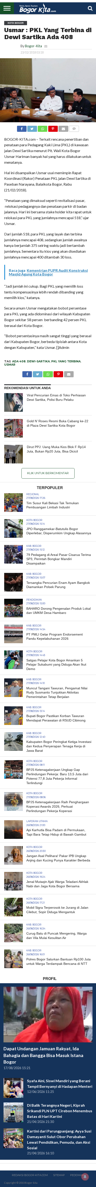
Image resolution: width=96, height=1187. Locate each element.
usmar (9, 364)
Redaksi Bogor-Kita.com (30, 1175)
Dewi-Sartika (38, 361)
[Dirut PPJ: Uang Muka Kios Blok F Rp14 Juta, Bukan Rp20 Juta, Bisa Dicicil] (13, 454)
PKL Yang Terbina (66, 361)
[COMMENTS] (74, 127)
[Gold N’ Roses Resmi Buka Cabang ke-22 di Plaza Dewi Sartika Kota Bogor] (13, 428)
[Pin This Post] (53, 127)
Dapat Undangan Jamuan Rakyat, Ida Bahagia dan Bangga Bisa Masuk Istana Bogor (43, 1055)
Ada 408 (19, 361)
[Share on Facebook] (22, 127)
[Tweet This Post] (32, 127)
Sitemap (59, 1175)
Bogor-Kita (33, 46)
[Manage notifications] (85, 1176)
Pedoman (77, 1175)
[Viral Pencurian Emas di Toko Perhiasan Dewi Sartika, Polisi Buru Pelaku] (13, 402)
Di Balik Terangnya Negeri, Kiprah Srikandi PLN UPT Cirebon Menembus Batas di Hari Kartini (59, 1111)
